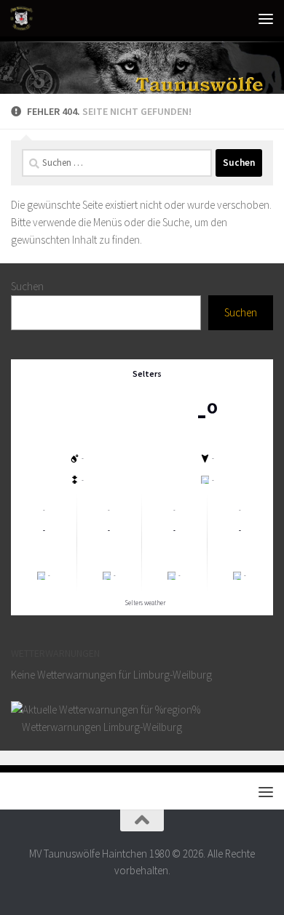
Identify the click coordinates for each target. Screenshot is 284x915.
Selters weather (145, 603)
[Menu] (266, 18)
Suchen (27, 286)
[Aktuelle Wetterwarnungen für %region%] (105, 709)
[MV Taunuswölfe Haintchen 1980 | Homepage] (25, 18)
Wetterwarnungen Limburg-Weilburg (101, 727)
